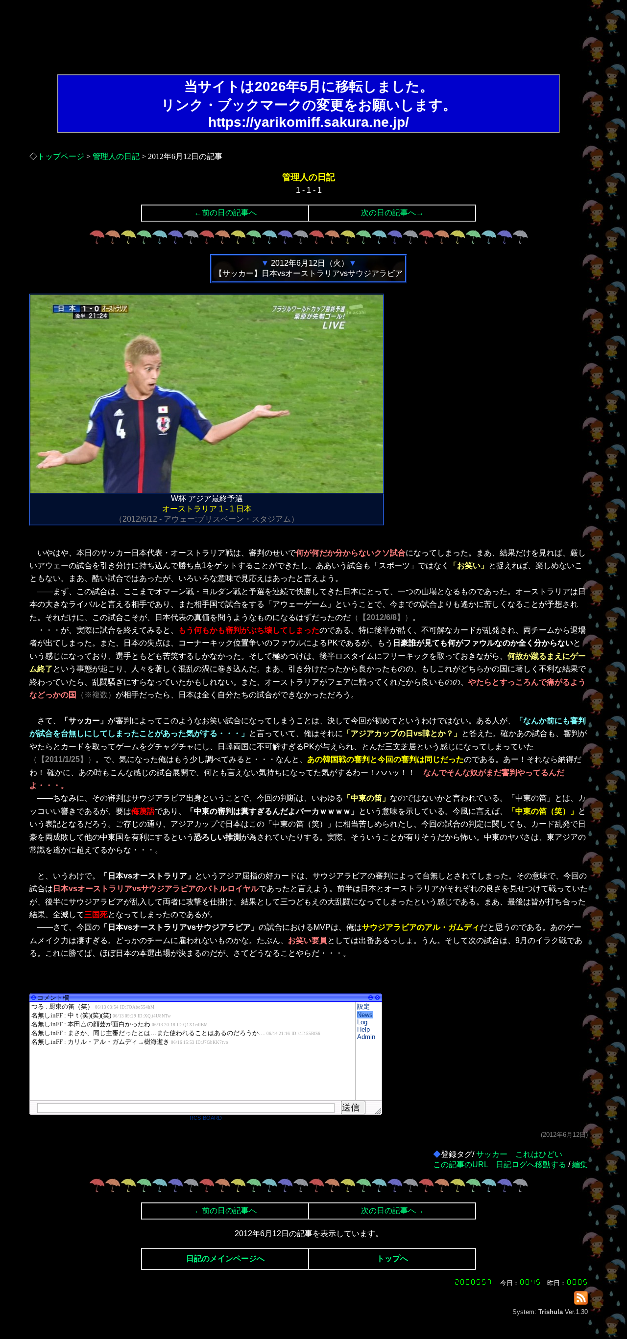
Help (363, 1029)
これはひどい (538, 1154)
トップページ (60, 156)
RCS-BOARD (206, 1118)
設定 (363, 1006)
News (365, 1014)
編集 (580, 1164)
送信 (351, 1107)
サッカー (491, 1154)
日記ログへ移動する (531, 1164)
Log (362, 1022)
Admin (366, 1036)
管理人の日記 (116, 156)
